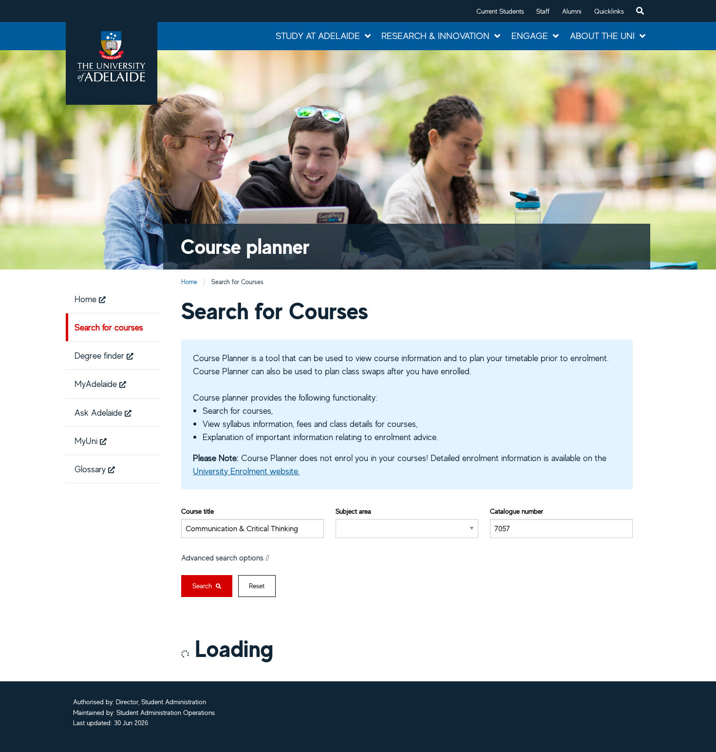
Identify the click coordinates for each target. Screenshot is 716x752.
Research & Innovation (435, 35)
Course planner (245, 246)
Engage (529, 35)
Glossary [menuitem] (91, 468)
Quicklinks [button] (609, 11)
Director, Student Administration (161, 701)
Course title (197, 511)
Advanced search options (223, 557)
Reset (256, 585)
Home (189, 282)
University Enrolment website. (246, 470)
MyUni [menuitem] (87, 440)
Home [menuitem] (87, 298)
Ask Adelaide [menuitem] (100, 412)
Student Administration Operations (165, 712)
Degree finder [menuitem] (101, 355)
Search (203, 585)
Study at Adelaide (318, 35)
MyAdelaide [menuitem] (97, 383)
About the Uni (602, 35)
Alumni (572, 11)
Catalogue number (516, 511)
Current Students (500, 11)
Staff (542, 11)
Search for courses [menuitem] (109, 327)
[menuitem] (640, 11)
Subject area (353, 511)
